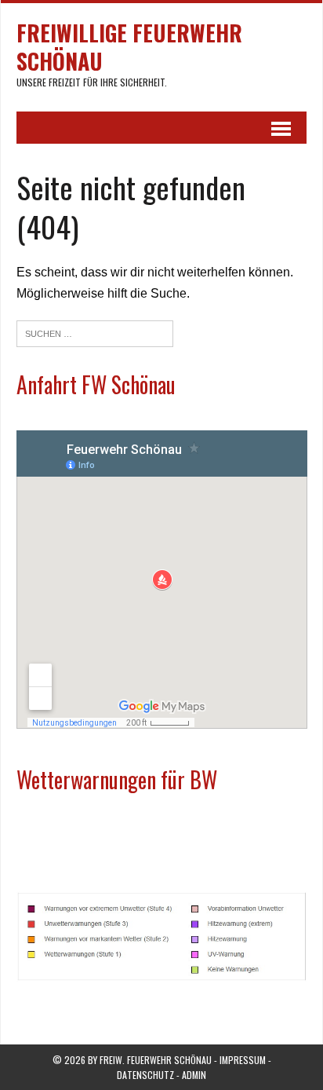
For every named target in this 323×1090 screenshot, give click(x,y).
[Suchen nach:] (94, 332)
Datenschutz (145, 1074)
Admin (194, 1074)
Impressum (243, 1059)
